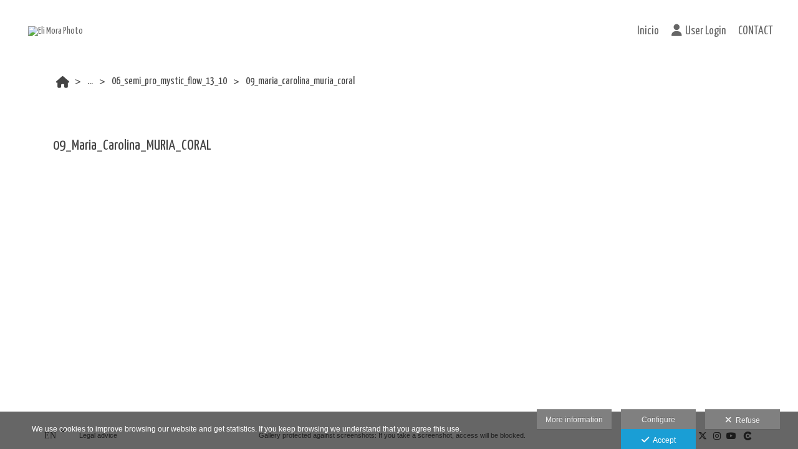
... (90, 81)
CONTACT (755, 31)
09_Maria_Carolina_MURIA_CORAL (300, 81)
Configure (658, 419)
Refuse (746, 420)
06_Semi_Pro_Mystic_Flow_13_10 (169, 81)
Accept (662, 440)
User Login (705, 31)
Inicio (648, 31)
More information (574, 419)
